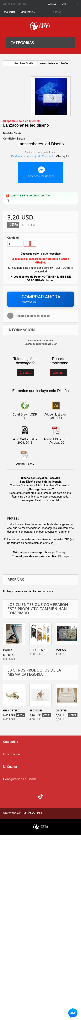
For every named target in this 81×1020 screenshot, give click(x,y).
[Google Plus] (40, 796)
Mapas (61, 650)
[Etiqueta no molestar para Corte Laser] (40, 634)
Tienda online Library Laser (26, 813)
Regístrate (9, 12)
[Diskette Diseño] (67, 695)
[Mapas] (67, 634)
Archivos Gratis (23, 63)
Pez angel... (36, 710)
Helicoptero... (12, 710)
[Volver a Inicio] (7, 63)
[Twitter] (15, 796)
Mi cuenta (10, 767)
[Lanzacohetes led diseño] (50, 96)
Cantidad (13, 237)
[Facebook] (7, 796)
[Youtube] (32, 796)
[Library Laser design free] (40, 826)
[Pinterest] (49, 796)
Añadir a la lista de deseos (32, 316)
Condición (9, 138)
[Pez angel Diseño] (40, 695)
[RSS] (24, 796)
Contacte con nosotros (14, 4)
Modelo (8, 133)
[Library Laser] (40, 26)
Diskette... (62, 710)
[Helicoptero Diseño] (14, 695)
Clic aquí (25, 372)
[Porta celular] (14, 634)
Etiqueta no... (39, 650)
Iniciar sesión (27, 12)
